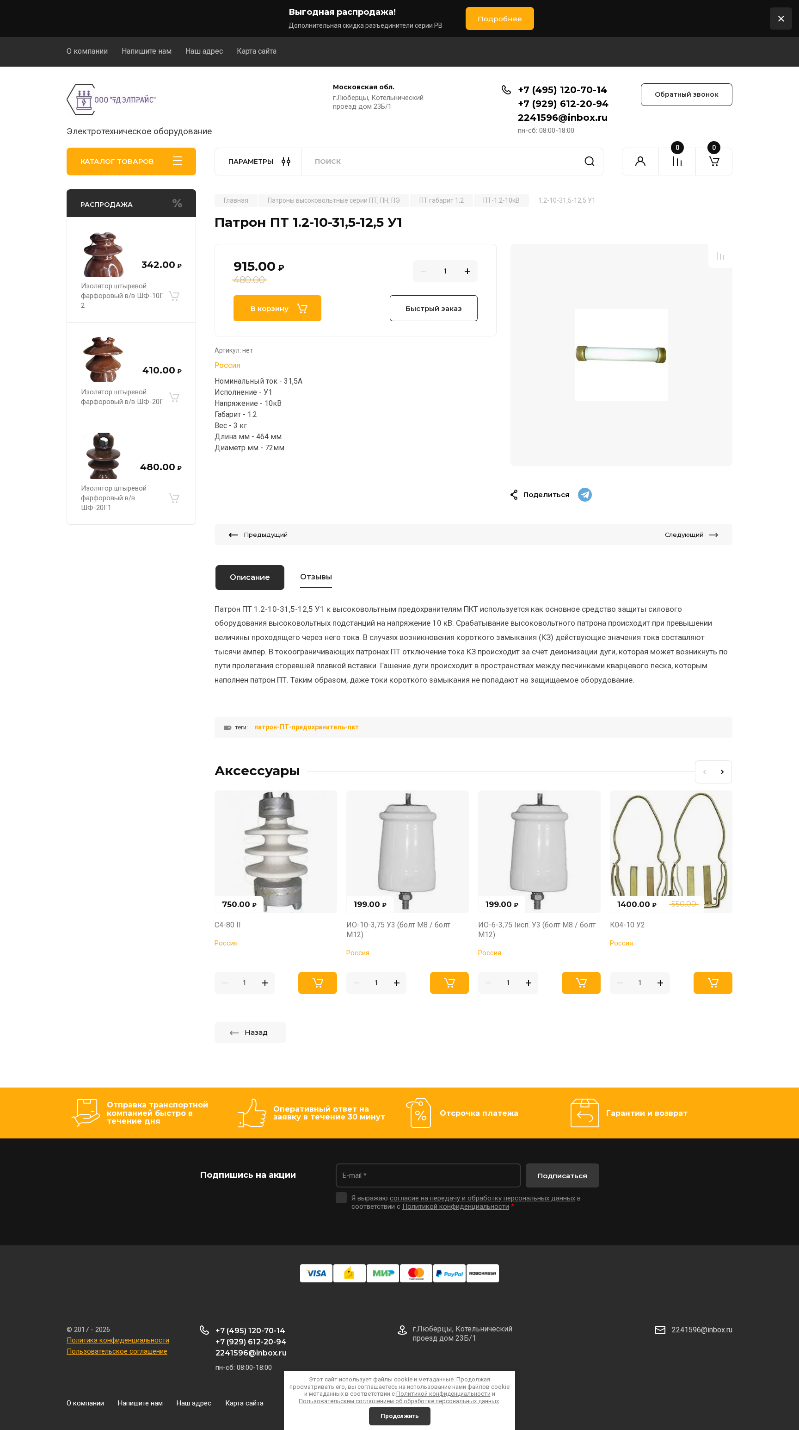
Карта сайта (257, 51)
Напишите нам (147, 51)
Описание (250, 577)
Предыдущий (266, 534)
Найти (589, 161)
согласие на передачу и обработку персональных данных (482, 1198)
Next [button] (722, 771)
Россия (227, 365)
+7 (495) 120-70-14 (562, 89)
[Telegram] (585, 495)
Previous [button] (704, 771)
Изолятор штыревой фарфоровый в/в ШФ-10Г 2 (122, 296)
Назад (256, 1032)
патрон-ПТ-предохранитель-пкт (306, 727)
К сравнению (720, 256)
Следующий (684, 534)
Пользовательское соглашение (117, 1351)
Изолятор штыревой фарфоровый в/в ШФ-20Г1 (114, 498)
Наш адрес (204, 51)
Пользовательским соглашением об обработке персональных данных (399, 1401)
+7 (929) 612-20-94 (563, 103)
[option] (621, 355)
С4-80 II (228, 924)
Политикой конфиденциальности (443, 1393)
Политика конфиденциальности (118, 1340)
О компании (87, 51)
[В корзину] (174, 296)
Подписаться (562, 1175)
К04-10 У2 (627, 924)
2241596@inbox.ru (563, 117)
